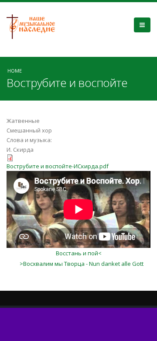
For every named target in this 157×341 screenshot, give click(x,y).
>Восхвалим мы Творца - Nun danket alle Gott (81, 264)
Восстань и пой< (79, 253)
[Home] (34, 26)
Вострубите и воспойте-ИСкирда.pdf (58, 166)
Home (14, 70)
